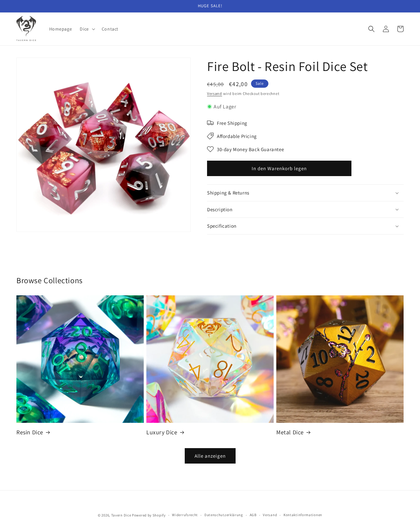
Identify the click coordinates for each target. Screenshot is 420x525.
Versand (214, 93)
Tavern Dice (121, 515)
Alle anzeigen (210, 456)
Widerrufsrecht (185, 515)
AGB (253, 515)
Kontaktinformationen (303, 515)
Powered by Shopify (149, 515)
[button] (86, 29)
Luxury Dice (162, 432)
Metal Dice (290, 432)
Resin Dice (29, 432)
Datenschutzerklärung (223, 515)
